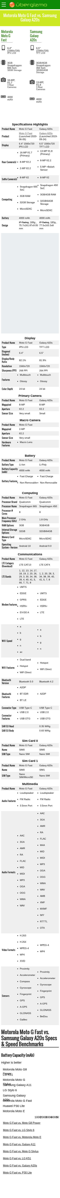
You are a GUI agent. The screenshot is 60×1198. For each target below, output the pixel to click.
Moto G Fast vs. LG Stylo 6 (18, 1130)
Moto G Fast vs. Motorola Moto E (22, 1137)
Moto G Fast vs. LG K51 (17, 1158)
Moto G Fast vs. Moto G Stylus (20, 1151)
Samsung (36, 31)
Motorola (7, 31)
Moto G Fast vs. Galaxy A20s (20, 1165)
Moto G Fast (5, 37)
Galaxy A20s (34, 37)
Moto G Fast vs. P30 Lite (17, 1172)
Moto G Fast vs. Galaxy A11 (19, 1144)
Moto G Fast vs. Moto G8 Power (21, 1122)
